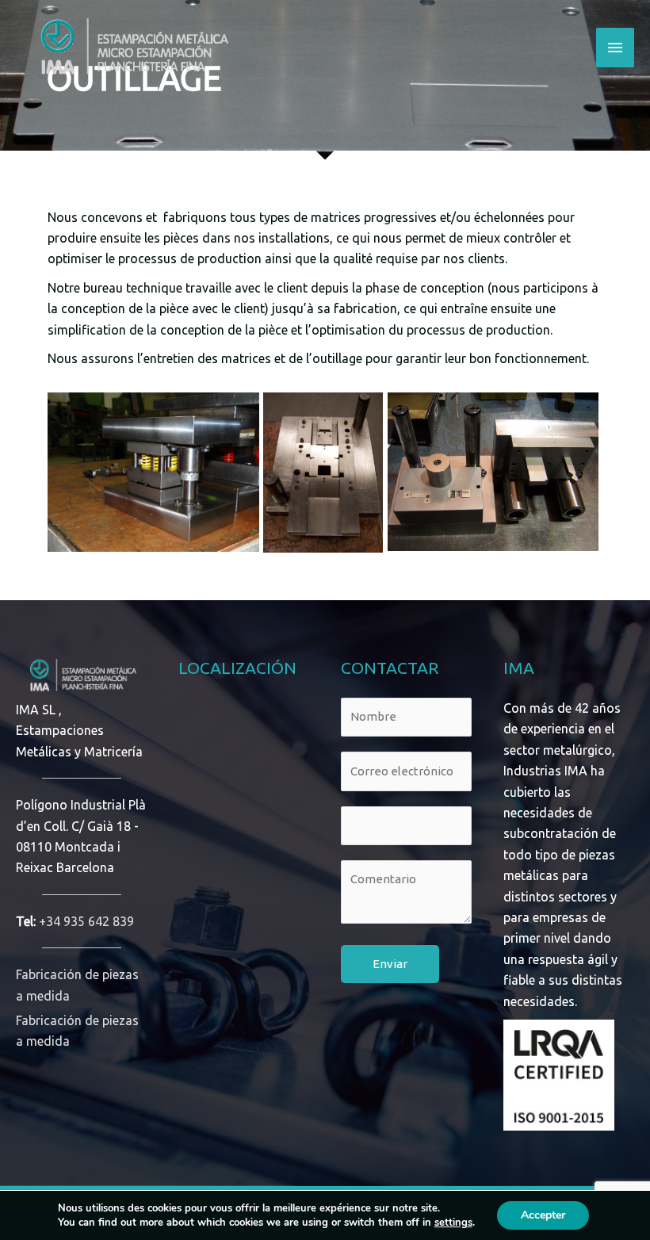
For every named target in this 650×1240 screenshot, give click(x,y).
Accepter (543, 1215)
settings (453, 1222)
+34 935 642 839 (86, 921)
